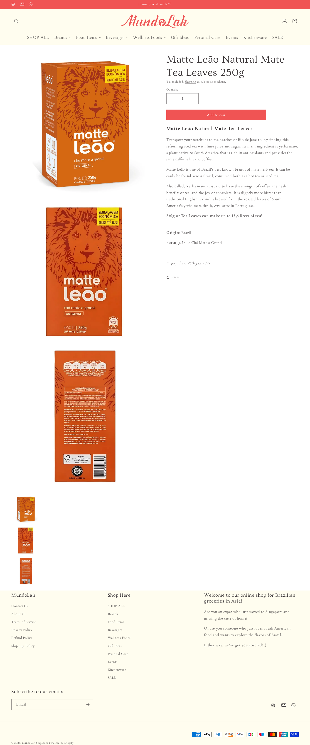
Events (113, 662)
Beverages (115, 630)
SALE (112, 678)
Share (176, 277)
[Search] (16, 21)
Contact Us (19, 606)
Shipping (190, 81)
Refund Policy (21, 638)
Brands (113, 614)
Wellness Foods (119, 638)
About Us (18, 614)
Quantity (172, 90)
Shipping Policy (23, 646)
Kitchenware (117, 670)
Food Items (116, 622)
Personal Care (118, 654)
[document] (83, 271)
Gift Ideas (115, 646)
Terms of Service (23, 622)
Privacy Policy (21, 630)
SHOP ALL (116, 606)
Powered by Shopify (61, 743)
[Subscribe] (88, 704)
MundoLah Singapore (35, 743)
